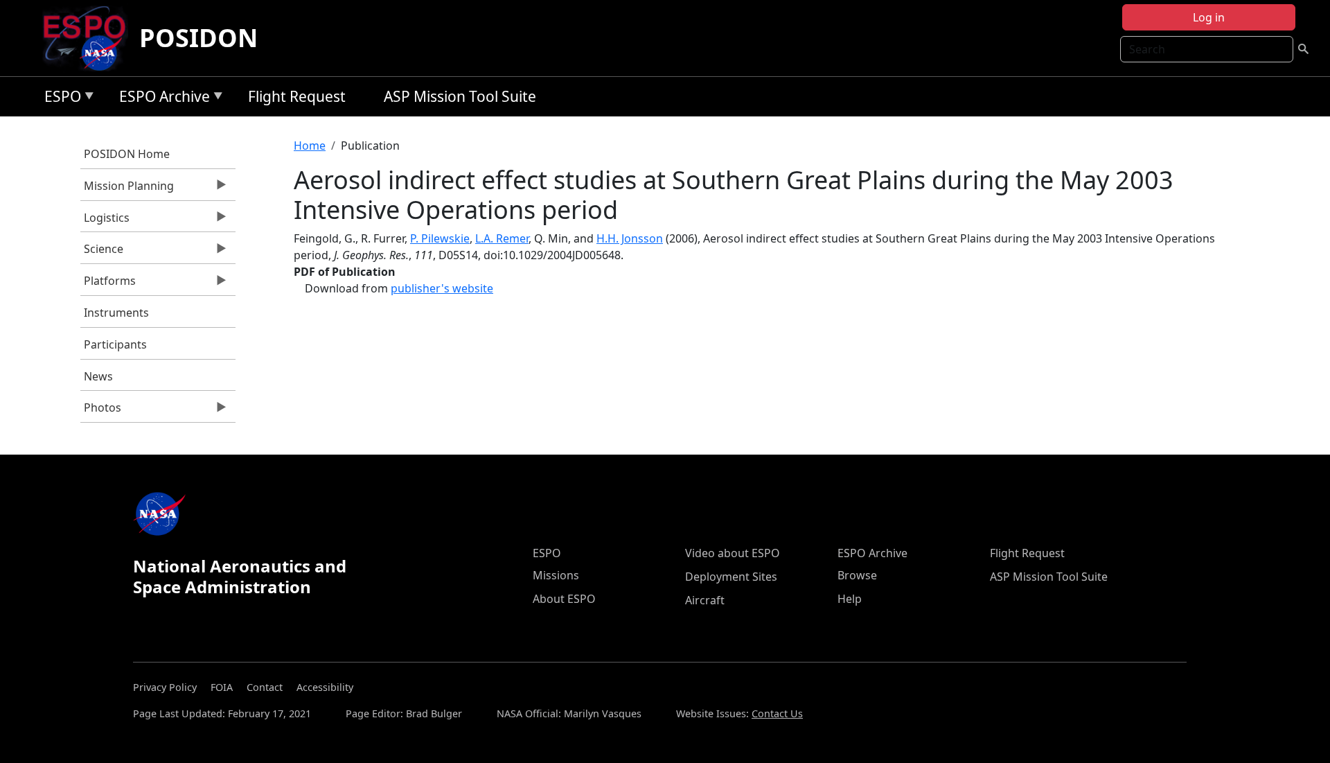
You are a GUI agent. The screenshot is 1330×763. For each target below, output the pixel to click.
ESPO (59, 99)
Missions (556, 575)
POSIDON (198, 38)
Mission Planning (127, 189)
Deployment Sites (731, 576)
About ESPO (564, 598)
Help (849, 598)
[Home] (89, 38)
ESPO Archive (161, 99)
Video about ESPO (732, 553)
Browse (857, 575)
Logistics (105, 221)
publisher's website (442, 288)
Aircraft (705, 600)
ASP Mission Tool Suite (460, 96)
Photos (100, 411)
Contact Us (777, 713)
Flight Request (297, 96)
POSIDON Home (127, 153)
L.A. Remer (502, 238)
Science (101, 252)
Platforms (108, 284)
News (98, 376)
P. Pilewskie (440, 238)
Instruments (116, 312)
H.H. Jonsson (629, 238)
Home (310, 145)
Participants (115, 344)
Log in (1209, 17)
